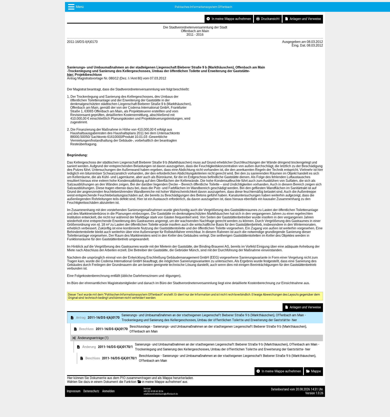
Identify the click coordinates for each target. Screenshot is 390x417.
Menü (80, 7)
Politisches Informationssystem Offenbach (203, 7)
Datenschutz (91, 391)
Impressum (73, 391)
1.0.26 (319, 393)
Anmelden (108, 391)
